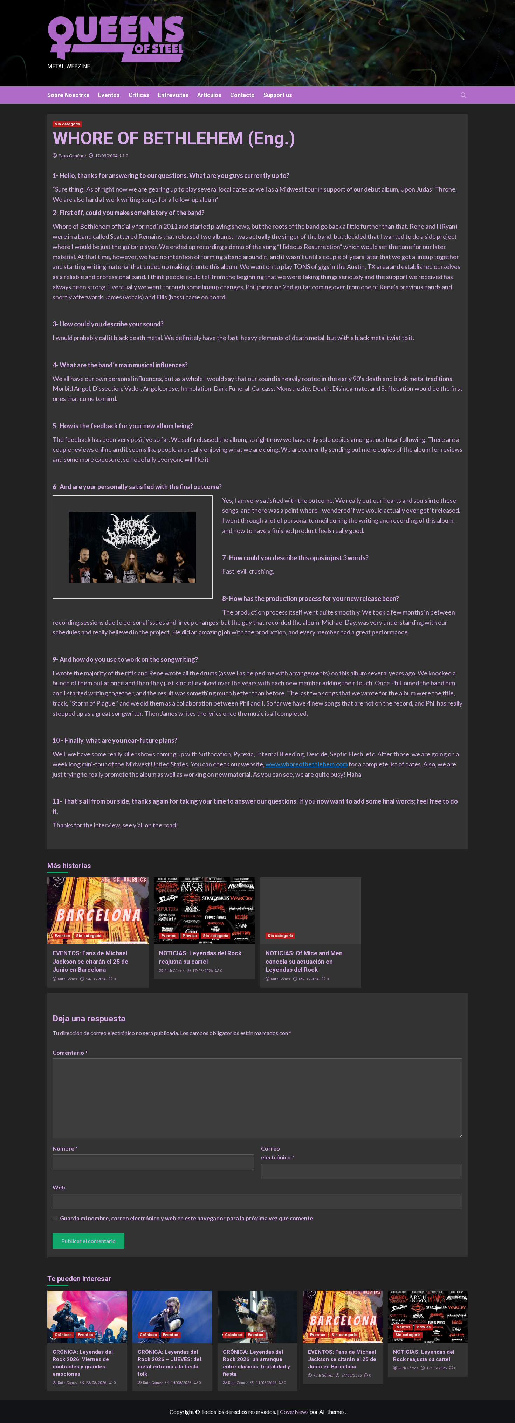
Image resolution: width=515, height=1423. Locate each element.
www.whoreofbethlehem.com (307, 764)
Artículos (209, 95)
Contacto (242, 95)
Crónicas (63, 1335)
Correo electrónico (277, 1153)
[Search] (463, 95)
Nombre (65, 1148)
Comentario (70, 1052)
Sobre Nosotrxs (68, 95)
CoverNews (294, 1411)
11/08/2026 (266, 1383)
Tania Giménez (73, 155)
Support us (277, 95)
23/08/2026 (96, 1383)
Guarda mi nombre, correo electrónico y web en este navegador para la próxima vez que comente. (187, 1218)
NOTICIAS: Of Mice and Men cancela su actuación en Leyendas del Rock (304, 961)
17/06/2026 (202, 971)
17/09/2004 (106, 155)
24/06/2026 (96, 979)
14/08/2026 (181, 1383)
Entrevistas (173, 95)
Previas (190, 935)
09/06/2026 (309, 979)
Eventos (109, 95)
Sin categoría (67, 124)
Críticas (139, 95)
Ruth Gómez (68, 979)
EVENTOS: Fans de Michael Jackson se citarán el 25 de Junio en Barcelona (90, 961)
